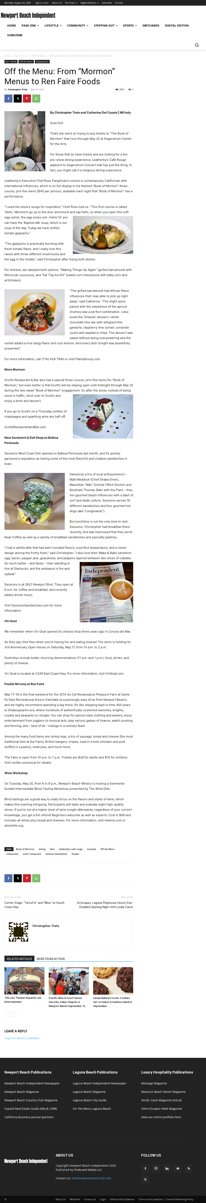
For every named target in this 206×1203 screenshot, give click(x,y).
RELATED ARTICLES (19, 959)
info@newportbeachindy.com (91, 1178)
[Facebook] (8, 99)
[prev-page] (6, 1014)
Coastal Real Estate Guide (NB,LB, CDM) (30, 1109)
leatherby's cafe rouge (70, 849)
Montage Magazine (154, 1083)
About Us (61, 1199)
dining (42, 849)
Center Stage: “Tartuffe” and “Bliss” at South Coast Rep (34, 905)
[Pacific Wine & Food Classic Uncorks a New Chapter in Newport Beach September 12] (69, 981)
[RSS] (189, 1169)
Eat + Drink (21, 56)
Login (103, 1199)
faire (52, 849)
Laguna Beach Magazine (89, 1092)
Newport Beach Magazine (21, 1092)
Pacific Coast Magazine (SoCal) (161, 1100)
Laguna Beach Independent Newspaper (99, 1083)
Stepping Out (42, 61)
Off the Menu (38, 56)
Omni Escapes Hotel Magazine (161, 1109)
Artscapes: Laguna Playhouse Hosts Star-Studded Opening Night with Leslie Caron (105, 905)
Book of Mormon (25, 849)
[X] (18, 99)
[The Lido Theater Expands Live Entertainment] (24, 980)
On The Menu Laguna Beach (92, 1109)
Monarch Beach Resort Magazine (163, 1092)
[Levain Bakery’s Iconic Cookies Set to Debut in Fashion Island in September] (113, 981)
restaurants (12, 853)
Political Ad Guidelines (122, 1199)
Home (7, 56)
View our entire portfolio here (161, 1117)
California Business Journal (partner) (29, 1117)
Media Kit (75, 1199)
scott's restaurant (32, 853)
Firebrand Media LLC (88, 1170)
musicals (91, 849)
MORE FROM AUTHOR (51, 959)
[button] (197, 45)
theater (75, 853)
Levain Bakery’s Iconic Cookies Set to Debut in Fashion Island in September (112, 1002)
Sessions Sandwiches (56, 853)
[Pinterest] (27, 99)
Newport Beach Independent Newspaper (32, 1083)
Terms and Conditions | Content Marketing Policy (166, 1199)
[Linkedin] (167, 1169)
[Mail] (178, 1169)
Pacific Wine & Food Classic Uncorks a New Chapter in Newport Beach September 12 (67, 1002)
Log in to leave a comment (21, 1038)
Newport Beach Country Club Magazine (31, 1100)
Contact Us (90, 1199)
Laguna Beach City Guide (89, 1100)
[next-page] (13, 1014)
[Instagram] (156, 1168)
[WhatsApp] (36, 99)
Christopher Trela (17, 89)
